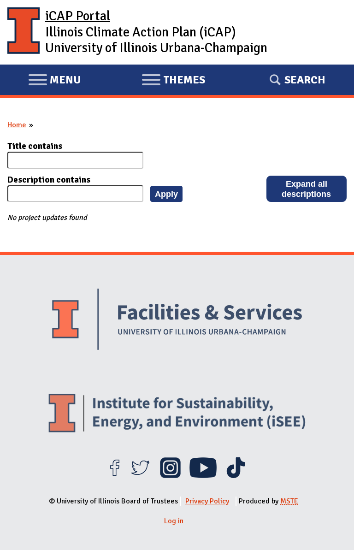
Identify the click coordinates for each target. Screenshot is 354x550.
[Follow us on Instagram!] (170, 475)
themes (173, 81)
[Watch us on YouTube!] (203, 475)
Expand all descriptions (306, 189)
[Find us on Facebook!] (114, 475)
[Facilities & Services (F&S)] (177, 320)
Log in (173, 521)
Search (304, 80)
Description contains (48, 179)
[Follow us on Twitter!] (140, 475)
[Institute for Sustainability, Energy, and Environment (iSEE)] (177, 414)
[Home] (23, 32)
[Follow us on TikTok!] (235, 475)
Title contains (34, 146)
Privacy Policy (207, 501)
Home (16, 125)
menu (54, 81)
